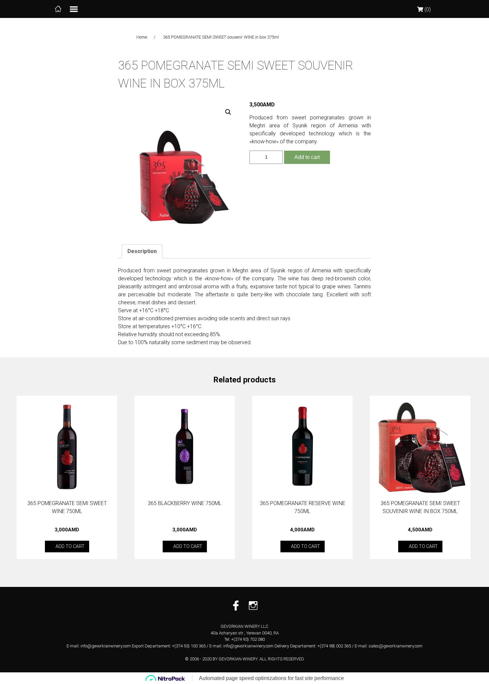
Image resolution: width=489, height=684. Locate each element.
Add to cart (307, 157)
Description (142, 251)
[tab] (142, 251)
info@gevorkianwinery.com (106, 645)
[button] (228, 112)
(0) (427, 9)
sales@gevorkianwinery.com (395, 645)
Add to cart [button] (70, 546)
